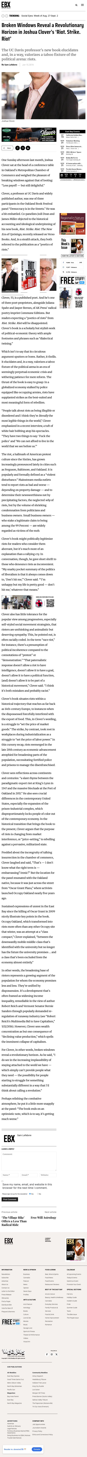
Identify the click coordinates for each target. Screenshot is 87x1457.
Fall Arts (70, 1294)
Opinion (26, 1288)
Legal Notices (12, 1428)
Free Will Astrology (43, 1217)
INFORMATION (7, 1270)
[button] (76, 5)
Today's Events (72, 1278)
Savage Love (27, 1328)
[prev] (3, 15)
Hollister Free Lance (39, 1383)
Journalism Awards (39, 1428)
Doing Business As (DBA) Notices (18, 1435)
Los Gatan (36, 1390)
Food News (49, 1278)
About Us (5, 1284)
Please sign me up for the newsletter (14, 1194)
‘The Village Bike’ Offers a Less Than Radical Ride (14, 1221)
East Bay (10, 1400)
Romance (48, 1325)
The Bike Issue (72, 1314)
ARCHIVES (48, 1240)
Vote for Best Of (7, 1308)
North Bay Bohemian (14, 1386)
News (25, 1284)
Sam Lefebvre (10, 65)
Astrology (26, 1308)
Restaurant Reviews (52, 1284)
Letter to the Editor (8, 1291)
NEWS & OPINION (29, 1270)
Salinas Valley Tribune (40, 1400)
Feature (26, 1281)
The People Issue (73, 1318)
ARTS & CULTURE (29, 1300)
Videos (25, 1338)
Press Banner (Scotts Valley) (42, 1396)
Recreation (49, 1321)
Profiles (26, 1295)
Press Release (6, 1295)
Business (26, 1274)
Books (25, 1311)
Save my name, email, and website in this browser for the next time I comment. (27, 1186)
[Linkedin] (28, 148)
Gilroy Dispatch (37, 1376)
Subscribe (5, 1278)
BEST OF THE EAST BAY (53, 1289)
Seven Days (27, 1291)
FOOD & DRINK (50, 1270)
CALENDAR (71, 1270)
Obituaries (5, 1298)
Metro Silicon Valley (14, 1383)
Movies (25, 1321)
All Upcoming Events (74, 1274)
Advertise (5, 1281)
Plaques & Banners (8, 1312)
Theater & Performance (31, 1335)
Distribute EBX (7, 1305)
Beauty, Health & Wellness (54, 1297)
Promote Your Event (74, 1284)
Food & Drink (49, 1314)
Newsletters (6, 1274)
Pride (68, 1304)
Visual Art (26, 1342)
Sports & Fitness (29, 1331)
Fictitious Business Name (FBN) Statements (18, 1432)
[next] (6, 15)
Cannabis (26, 1278)
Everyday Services (51, 1304)
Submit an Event (72, 1281)
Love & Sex (27, 1318)
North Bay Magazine (14, 1403)
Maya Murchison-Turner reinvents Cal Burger (43, 15)
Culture (25, 1314)
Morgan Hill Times (38, 1393)
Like (80, 262)
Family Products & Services (51, 1309)
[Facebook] (17, 148)
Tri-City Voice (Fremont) (40, 1407)
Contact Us (5, 1288)
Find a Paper (6, 1301)
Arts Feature (27, 1304)
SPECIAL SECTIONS (74, 1289)
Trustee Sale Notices (14, 1438)
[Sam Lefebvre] (9, 1138)
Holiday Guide (72, 1297)
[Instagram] (51, 1354)
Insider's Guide (72, 1301)
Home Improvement (52, 1318)
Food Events (49, 1281)
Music (25, 1325)
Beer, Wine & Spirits (51, 1274)
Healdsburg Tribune (39, 1379)
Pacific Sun (11, 1390)
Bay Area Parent (13, 1396)
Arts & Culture (50, 1294)
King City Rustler (38, 1386)
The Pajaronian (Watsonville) (42, 1403)
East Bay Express (13, 1376)
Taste (69, 1311)
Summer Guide (72, 1308)
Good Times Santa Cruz (15, 1379)
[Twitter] (23, 148)
